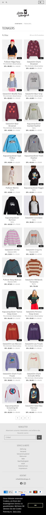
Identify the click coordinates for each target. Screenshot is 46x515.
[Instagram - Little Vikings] (24, 483)
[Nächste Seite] (28, 418)
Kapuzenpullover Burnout (12, 219)
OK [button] (35, 505)
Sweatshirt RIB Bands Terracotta (33, 281)
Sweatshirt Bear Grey (33, 94)
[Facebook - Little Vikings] (21, 483)
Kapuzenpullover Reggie (34, 188)
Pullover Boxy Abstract (12, 280)
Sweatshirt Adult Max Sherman (33, 407)
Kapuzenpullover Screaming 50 (12, 407)
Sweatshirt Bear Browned (12, 125)
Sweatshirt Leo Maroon (12, 344)
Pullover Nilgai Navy (12, 62)
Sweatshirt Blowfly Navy (12, 94)
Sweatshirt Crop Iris (34, 250)
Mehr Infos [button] (17, 512)
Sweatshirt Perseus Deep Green (34, 313)
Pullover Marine (12, 188)
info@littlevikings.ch (23, 479)
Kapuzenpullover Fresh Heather (34, 157)
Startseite (18, 23)
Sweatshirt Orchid (12, 250)
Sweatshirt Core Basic (34, 218)
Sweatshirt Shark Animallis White (34, 375)
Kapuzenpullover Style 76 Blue (12, 157)
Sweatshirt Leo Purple (34, 344)
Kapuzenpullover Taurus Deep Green (12, 313)
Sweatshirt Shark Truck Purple (12, 375)
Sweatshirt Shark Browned (34, 63)
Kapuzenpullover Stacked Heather (34, 125)
